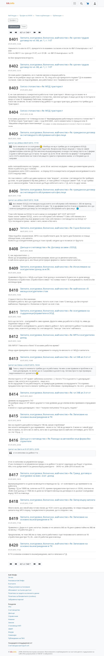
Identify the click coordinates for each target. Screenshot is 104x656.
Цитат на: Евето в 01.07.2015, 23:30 (23, 449)
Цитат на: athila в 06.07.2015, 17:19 (23, 143)
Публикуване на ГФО (16, 638)
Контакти (12, 584)
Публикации (14, 26)
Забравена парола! (15, 599)
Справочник (13, 616)
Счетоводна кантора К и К (18, 645)
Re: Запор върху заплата (82, 499)
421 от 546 (24, 32)
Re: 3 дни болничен (80, 227)
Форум (11, 632)
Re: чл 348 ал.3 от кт (80, 357)
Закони (11, 622)
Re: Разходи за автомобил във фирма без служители (55, 440)
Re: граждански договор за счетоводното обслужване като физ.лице (57, 133)
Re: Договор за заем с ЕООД (62, 247)
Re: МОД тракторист (52, 86)
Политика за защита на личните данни (23, 593)
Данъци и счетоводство (33, 247)
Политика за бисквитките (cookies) (22, 596)
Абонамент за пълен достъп (19, 590)
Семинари (12, 635)
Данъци (11, 613)
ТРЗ (9, 607)
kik (12, 652)
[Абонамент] (88, 3)
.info (10, 3)
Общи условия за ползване (19, 587)
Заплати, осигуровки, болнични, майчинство (44, 37)
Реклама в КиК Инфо (16, 580)
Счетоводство (14, 610)
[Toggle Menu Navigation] (74, 3)
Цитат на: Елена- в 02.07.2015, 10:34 (23, 365)
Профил (12, 20)
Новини (11, 619)
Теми (24, 26)
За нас (10, 577)
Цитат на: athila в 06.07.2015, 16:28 (23, 200)
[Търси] (81, 3)
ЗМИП (10, 629)
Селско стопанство (30, 86)
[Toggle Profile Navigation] (95, 3)
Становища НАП (14, 626)
